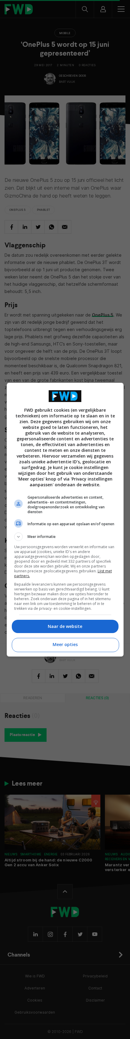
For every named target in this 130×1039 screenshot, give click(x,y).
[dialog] (65, 520)
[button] (65, 536)
